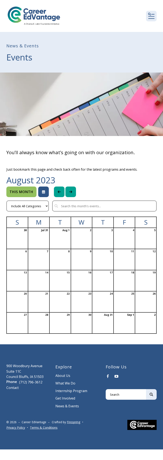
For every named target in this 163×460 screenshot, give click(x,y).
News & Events (67, 406)
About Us (62, 375)
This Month (21, 191)
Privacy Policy (15, 428)
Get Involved (65, 398)
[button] (151, 16)
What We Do (65, 383)
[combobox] (126, 394)
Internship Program (71, 391)
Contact (12, 387)
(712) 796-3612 (30, 382)
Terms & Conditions (44, 428)
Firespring (73, 422)
